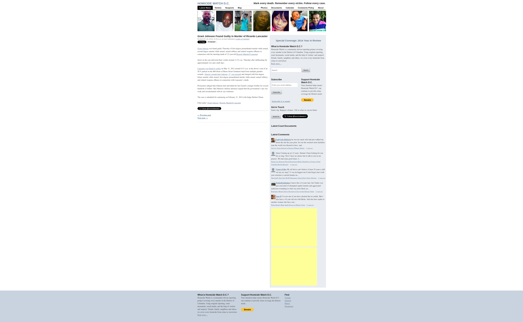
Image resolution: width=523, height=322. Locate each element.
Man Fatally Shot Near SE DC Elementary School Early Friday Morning (294, 178)
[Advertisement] (294, 227)
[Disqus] (232, 159)
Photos (264, 8)
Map (240, 8)
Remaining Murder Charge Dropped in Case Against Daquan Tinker (292, 191)
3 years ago (293, 164)
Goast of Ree (281, 169)
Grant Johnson (203, 48)
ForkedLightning (283, 182)
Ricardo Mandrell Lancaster (247, 54)
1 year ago (309, 148)
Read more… (276, 63)
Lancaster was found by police (209, 68)
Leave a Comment (242, 39)
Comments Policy (306, 8)
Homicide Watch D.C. (213, 3)
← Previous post (204, 115)
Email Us (276, 116)
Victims (218, 8)
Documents (276, 8)
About (321, 8)
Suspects (229, 8)
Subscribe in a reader (281, 101)
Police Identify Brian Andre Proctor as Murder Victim (288, 205)
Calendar (290, 8)
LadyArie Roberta (283, 139)
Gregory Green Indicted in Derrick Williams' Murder (288, 148)
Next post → (202, 118)
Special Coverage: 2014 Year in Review (298, 40)
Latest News (205, 8)
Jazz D (278, 196)
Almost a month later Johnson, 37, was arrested (222, 74)
